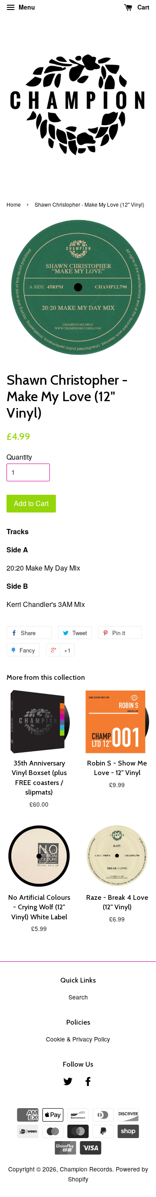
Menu (26, 7)
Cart (143, 7)
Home (13, 204)
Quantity (19, 457)
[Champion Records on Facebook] (88, 1082)
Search (78, 997)
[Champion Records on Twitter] (68, 1082)
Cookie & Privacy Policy (78, 1039)
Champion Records (86, 1169)
